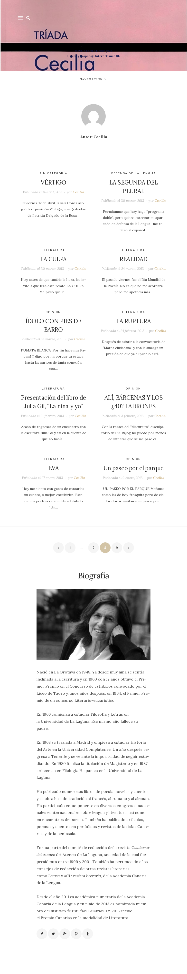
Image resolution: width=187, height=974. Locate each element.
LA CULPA (53, 259)
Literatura (53, 250)
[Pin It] (76, 933)
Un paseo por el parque (133, 468)
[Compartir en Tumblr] (87, 933)
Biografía (93, 576)
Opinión (53, 312)
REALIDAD (134, 259)
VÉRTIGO (53, 182)
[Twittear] (53, 933)
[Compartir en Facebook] (42, 933)
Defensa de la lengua (133, 173)
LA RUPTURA (133, 321)
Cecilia (78, 192)
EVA (53, 468)
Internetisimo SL (107, 56)
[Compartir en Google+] (64, 933)
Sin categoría (53, 173)
